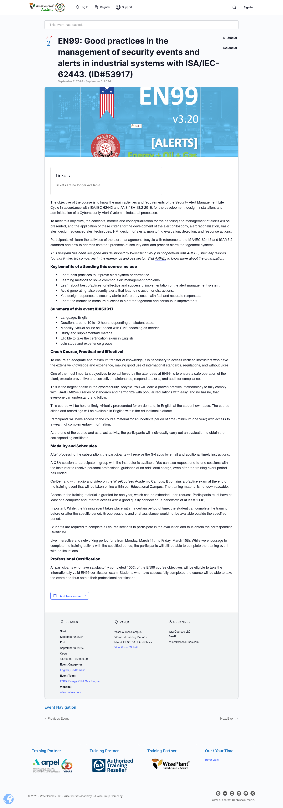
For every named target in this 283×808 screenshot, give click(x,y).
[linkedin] (232, 793)
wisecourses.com (70, 692)
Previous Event (58, 718)
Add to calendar (70, 596)
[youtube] (246, 793)
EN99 (63, 681)
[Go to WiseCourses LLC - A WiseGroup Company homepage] (47, 7)
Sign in (248, 7)
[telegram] (225, 793)
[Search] (234, 7)
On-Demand (77, 670)
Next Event (227, 718)
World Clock (212, 759)
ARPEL (160, 258)
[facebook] (218, 793)
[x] (252, 793)
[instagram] (239, 793)
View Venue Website (126, 647)
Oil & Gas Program (89, 681)
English (64, 670)
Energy (72, 681)
